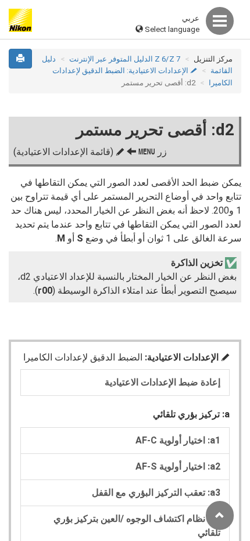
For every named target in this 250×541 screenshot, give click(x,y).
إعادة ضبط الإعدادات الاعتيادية (162, 382)
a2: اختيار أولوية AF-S (177, 466)
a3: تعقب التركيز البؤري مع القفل (156, 492)
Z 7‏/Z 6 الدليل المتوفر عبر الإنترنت (124, 59)
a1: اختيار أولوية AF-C (177, 440)
